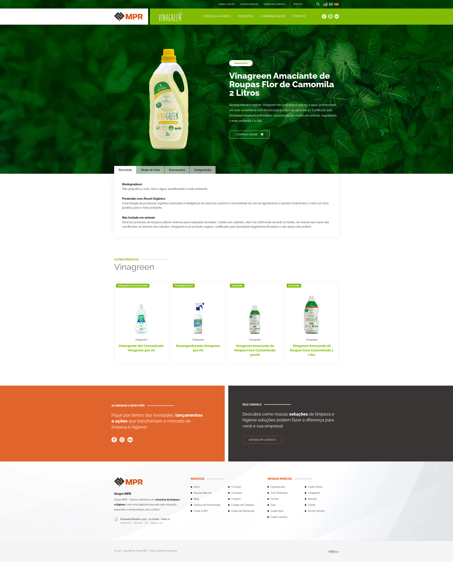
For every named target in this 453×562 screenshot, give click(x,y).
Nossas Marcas (249, 4)
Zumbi (311, 505)
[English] (325, 4)
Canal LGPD (201, 511)
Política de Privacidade (207, 505)
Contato (299, 16)
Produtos (245, 16)
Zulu (273, 505)
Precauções (177, 170)
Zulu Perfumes (279, 493)
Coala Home (315, 487)
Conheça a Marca (217, 16)
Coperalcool (278, 487)
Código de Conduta (242, 505)
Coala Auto (277, 511)
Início (197, 487)
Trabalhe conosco (274, 4)
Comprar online (272, 16)
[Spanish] (336, 4)
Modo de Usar (150, 170)
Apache (312, 499)
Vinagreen (314, 493)
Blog (196, 499)
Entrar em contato (262, 439)
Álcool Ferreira (316, 511)
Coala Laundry (279, 517)
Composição (202, 170)
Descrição (125, 170)
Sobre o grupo (226, 4)
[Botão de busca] (318, 4)
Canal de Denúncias (242, 511)
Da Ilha (275, 499)
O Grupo (236, 487)
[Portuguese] (331, 4)
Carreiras (236, 493)
